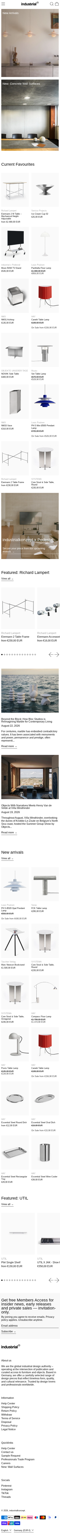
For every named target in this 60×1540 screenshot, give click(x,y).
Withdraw (6, 1414)
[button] (52, 4)
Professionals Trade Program (17, 1459)
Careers (5, 1463)
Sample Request (10, 1455)
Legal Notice (8, 1429)
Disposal (6, 1422)
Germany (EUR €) (22, 1530)
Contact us (7, 1452)
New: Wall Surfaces (12, 1467)
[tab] (2, 654)
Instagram (6, 1489)
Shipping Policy (10, 1407)
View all (5, 578)
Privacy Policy (9, 1425)
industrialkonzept (17, 1510)
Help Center (8, 1403)
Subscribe (7, 1331)
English (5, 1530)
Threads (6, 1497)
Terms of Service (10, 1418)
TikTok (5, 1493)
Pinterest (6, 1485)
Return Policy (9, 1410)
